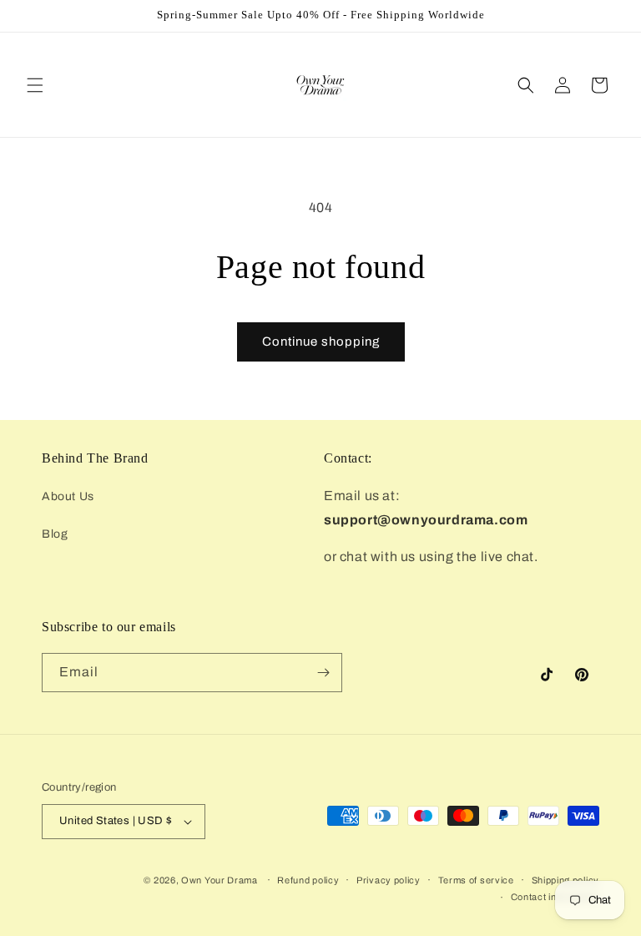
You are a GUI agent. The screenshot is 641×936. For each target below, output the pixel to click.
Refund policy (308, 880)
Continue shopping (321, 341)
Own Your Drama (220, 880)
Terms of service (476, 880)
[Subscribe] (323, 672)
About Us (68, 496)
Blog (55, 534)
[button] (35, 85)
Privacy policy (388, 880)
